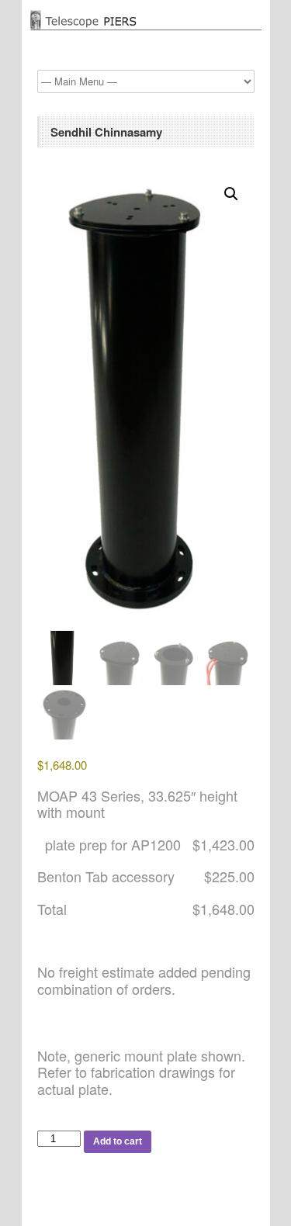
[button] (231, 194)
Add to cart (117, 1141)
